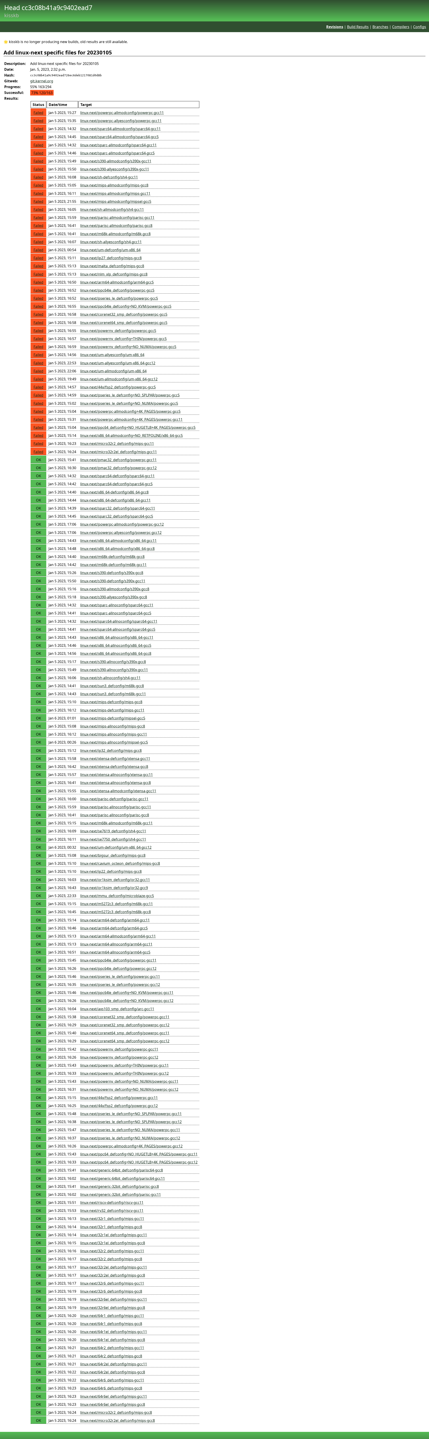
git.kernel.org (41, 81)
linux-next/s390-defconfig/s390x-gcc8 (111, 572)
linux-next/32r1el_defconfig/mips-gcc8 (112, 1242)
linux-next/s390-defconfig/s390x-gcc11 (112, 581)
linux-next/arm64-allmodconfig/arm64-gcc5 (117, 282)
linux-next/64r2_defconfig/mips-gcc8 (111, 1356)
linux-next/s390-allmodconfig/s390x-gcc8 (114, 589)
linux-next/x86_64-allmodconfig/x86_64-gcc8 (117, 548)
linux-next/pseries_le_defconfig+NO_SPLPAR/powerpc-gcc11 (131, 1113)
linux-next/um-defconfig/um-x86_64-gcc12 (115, 847)
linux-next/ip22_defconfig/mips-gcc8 (111, 871)
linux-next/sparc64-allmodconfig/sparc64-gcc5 (119, 136)
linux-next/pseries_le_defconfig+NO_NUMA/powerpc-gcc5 (129, 403)
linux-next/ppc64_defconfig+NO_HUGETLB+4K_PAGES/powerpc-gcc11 (139, 1154)
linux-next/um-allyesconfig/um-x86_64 (112, 354)
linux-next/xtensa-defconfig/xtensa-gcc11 (115, 758)
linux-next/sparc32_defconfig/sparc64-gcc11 (117, 508)
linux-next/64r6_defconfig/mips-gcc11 (112, 1380)
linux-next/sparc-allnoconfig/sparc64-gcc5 (115, 613)
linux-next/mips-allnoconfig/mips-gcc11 (113, 734)
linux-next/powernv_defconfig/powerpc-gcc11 (119, 1049)
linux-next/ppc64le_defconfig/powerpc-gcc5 (117, 290)
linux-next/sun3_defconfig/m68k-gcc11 (113, 693)
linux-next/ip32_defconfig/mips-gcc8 (111, 750)
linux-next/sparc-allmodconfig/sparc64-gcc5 (117, 153)
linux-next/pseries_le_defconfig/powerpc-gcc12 (120, 984)
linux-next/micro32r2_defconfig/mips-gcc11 (117, 443)
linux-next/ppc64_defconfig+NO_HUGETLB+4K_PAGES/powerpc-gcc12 (139, 1162)
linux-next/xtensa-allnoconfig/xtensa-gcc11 (116, 774)
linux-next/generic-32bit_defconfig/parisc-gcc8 (119, 1186)
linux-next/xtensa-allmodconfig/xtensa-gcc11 (118, 790)
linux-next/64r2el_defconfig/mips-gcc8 (112, 1372)
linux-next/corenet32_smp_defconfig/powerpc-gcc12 (124, 1024)
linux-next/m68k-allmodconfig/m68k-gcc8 (115, 233)
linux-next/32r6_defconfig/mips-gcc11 (112, 1283)
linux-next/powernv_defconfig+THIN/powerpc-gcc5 (123, 338)
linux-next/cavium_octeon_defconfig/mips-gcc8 (120, 863)
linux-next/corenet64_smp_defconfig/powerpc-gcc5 (123, 322)
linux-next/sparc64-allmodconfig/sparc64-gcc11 (120, 128)
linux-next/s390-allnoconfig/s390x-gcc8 (113, 661)
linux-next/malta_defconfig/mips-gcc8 (112, 265)
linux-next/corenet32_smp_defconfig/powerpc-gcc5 (123, 314)
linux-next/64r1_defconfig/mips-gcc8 (111, 1323)
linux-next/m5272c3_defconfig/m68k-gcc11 (116, 903)
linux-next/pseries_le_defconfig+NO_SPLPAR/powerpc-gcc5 (130, 395)
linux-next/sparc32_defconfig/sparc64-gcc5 (116, 516)
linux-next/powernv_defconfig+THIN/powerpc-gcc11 (124, 1065)
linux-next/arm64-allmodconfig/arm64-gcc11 (118, 936)
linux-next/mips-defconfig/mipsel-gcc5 (112, 718)
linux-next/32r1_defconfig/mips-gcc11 (112, 1218)
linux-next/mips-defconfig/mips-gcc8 (111, 701)
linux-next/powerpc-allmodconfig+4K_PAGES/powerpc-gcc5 (130, 411)
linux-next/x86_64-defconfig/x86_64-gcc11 (115, 500)
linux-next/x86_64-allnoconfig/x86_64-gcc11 (116, 637)
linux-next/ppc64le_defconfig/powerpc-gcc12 (118, 968)
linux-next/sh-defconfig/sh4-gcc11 (109, 177)
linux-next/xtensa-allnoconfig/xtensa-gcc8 (115, 782)
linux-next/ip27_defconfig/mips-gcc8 (111, 257)
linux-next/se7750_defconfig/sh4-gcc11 (113, 839)
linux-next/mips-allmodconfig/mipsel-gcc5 (115, 201)
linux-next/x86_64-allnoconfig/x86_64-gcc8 (115, 653)
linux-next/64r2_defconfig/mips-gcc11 (112, 1347)
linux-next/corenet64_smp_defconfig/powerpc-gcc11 (124, 1033)
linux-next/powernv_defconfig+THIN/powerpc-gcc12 (124, 1073)
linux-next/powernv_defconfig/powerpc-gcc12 (119, 1057)
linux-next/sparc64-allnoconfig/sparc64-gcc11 (118, 621)
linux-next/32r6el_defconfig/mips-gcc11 (113, 1299)
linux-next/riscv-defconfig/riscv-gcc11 (111, 1202)
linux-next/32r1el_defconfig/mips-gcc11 (113, 1234)
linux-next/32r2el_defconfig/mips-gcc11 (113, 1267)
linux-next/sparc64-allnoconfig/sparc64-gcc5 (117, 629)
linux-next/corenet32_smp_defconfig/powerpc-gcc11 (124, 1016)
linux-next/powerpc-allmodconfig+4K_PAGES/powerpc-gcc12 (131, 1146)
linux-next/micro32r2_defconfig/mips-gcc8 (116, 1412)
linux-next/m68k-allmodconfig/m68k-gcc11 (116, 823)
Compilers (400, 26)
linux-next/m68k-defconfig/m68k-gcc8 (112, 556)
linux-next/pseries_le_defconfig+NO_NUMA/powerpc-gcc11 (130, 1129)
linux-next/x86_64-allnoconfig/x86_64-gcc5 (115, 645)
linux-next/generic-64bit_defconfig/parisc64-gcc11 (122, 1178)
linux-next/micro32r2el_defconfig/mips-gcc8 (117, 1420)
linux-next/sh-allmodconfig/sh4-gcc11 (112, 209)
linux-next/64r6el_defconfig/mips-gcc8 (112, 1404)
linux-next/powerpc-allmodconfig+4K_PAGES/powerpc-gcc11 (131, 419)
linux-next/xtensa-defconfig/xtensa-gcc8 (114, 766)
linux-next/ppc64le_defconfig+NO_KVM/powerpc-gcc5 (125, 306)
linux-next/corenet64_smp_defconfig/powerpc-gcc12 (124, 1041)
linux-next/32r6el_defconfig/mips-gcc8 (112, 1307)
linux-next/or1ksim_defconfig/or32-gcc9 (114, 887)
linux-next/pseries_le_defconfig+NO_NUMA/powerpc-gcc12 (130, 1138)
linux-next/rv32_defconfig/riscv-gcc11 (111, 1210)
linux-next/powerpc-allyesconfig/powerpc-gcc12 (121, 532)
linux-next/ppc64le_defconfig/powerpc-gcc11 (118, 960)
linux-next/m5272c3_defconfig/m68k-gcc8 (115, 911)
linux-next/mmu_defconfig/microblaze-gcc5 (117, 895)
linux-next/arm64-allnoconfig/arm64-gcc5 (115, 952)
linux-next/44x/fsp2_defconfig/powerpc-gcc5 (118, 387)
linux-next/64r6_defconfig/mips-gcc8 (111, 1388)
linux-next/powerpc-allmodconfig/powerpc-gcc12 (122, 524)
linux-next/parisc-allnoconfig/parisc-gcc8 (114, 815)
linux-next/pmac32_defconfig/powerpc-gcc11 (118, 459)
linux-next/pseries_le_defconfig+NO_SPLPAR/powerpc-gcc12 (131, 1121)
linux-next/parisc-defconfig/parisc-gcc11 (114, 798)
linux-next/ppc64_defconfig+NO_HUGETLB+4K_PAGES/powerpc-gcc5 (138, 427)
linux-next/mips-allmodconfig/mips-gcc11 (115, 193)
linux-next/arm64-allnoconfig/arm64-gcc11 (116, 944)
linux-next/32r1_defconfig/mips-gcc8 (111, 1226)
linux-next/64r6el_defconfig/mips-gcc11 (113, 1396)
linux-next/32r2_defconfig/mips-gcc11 (112, 1250)
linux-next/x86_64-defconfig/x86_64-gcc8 (114, 492)
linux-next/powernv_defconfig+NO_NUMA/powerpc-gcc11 (129, 1081)
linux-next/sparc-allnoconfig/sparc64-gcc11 (116, 605)
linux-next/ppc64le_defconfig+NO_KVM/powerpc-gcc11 (126, 992)
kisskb (11, 15)
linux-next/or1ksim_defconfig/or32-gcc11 (115, 879)
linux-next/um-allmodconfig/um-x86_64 (113, 371)
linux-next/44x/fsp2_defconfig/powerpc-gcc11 (119, 1097)
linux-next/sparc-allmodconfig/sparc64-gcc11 (118, 145)
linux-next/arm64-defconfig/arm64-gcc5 (114, 928)
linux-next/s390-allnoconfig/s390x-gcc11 (114, 669)
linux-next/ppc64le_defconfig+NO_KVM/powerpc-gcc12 (126, 1000)
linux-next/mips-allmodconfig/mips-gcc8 (114, 185)
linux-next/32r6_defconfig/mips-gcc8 (111, 1291)
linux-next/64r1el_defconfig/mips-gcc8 (112, 1339)
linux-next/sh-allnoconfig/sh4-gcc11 (110, 677)
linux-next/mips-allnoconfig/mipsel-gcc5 (114, 742)
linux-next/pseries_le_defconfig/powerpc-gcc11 (120, 976)
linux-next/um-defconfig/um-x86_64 (110, 249)
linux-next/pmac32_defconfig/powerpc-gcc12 (118, 467)
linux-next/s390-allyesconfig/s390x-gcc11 (114, 169)
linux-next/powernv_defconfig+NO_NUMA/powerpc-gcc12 (129, 1089)
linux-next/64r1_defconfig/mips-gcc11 (112, 1315)
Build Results (358, 26)
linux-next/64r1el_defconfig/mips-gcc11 (113, 1331)
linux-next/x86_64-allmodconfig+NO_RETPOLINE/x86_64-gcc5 (131, 435)
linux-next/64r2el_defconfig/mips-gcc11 (113, 1364)
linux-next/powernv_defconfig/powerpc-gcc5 (118, 330)
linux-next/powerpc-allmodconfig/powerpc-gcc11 (122, 112)
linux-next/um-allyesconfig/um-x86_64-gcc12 (117, 363)
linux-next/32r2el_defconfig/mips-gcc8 (112, 1275)
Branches (380, 26)
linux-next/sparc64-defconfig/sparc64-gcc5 (116, 483)
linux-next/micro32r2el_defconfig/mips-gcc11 (118, 451)
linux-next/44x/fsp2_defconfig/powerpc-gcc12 (119, 1105)
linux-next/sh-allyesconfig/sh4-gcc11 (111, 241)
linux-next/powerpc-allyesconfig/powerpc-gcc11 (121, 120)
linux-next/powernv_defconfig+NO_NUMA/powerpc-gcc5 (128, 346)
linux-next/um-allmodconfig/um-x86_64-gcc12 (119, 379)
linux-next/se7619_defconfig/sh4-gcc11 (113, 831)
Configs (419, 26)
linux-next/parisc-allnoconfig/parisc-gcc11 (115, 807)
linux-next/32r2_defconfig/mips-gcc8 (111, 1259)
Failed (38, 112)
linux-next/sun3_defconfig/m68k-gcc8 (112, 685)
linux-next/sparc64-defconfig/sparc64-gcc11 (117, 475)
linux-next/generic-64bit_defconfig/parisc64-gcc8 (121, 1170)
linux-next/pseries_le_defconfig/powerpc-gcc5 (119, 298)
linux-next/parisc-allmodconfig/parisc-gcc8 (116, 225)
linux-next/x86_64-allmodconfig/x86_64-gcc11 (118, 540)
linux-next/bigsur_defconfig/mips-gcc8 (112, 855)
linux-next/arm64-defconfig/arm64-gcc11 (115, 920)
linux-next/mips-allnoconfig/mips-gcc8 (112, 726)
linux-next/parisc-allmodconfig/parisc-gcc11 (117, 217)
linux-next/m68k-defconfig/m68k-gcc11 (113, 564)
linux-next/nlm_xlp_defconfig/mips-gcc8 (113, 274)
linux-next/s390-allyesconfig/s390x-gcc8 (113, 597)
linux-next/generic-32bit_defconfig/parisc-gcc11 (120, 1194)
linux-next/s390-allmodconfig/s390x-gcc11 (115, 161)
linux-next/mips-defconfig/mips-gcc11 (112, 710)
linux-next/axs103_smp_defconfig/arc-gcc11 (117, 1008)
